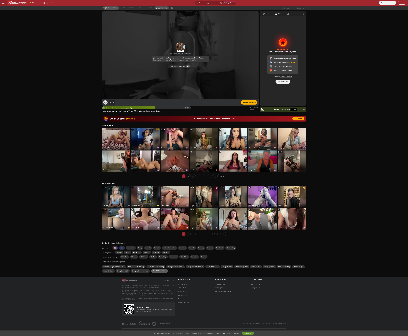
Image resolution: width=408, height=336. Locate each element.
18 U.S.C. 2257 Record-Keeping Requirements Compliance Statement (264, 324)
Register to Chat (283, 81)
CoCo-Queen (108, 243)
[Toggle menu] (3, 3)
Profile (123, 8)
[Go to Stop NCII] (164, 324)
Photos (142, 8)
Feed (150, 8)
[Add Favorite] (105, 102)
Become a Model (220, 284)
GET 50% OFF (298, 118)
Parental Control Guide (185, 299)
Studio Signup (219, 288)
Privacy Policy (182, 284)
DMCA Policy (182, 291)
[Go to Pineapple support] (154, 324)
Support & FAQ (255, 284)
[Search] (221, 2)
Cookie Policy (225, 333)
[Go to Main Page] (17, 3)
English (167, 280)
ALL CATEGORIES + (159, 271)
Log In (402, 3)
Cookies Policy (183, 295)
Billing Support (255, 288)
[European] (122, 248)
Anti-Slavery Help (183, 302)
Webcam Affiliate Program (223, 291)
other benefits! (286, 77)
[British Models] (115, 248)
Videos (132, 8)
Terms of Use (182, 288)
